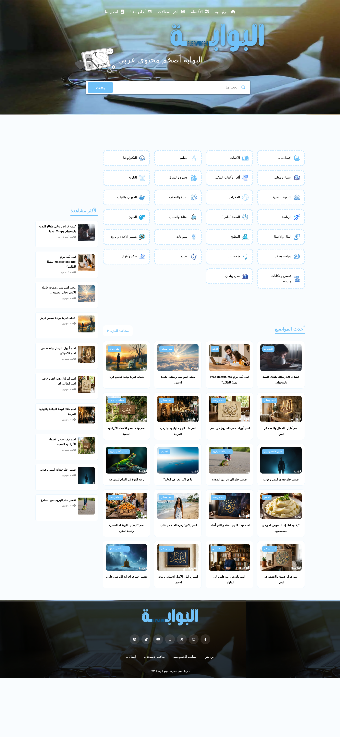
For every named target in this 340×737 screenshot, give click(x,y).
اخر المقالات (169, 11)
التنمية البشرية (282, 197)
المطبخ (235, 236)
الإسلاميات (284, 157)
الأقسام (197, 11)
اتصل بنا (112, 11)
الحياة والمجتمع (178, 197)
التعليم (184, 157)
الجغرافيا (234, 197)
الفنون (132, 217)
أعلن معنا (138, 11)
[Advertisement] (170, 126)
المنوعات (182, 236)
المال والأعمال (282, 236)
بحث (100, 87)
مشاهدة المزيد (119, 330)
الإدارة (184, 256)
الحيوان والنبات (127, 197)
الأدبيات (235, 157)
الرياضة (286, 217)
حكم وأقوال (129, 256)
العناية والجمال (178, 217)
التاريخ (133, 177)
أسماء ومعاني (282, 177)
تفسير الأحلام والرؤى (123, 236)
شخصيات (234, 256)
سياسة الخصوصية (185, 656)
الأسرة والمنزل (178, 177)
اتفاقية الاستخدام (154, 656)
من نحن (209, 656)
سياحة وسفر (283, 256)
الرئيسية (222, 11)
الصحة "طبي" (231, 217)
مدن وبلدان (232, 276)
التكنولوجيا (130, 157)
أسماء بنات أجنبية (116, 400)
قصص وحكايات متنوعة (281, 278)
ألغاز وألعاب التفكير (227, 177)
